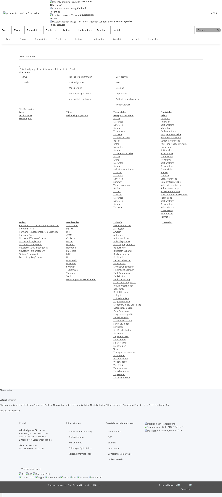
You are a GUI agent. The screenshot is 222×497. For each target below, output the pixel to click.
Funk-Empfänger (121, 273)
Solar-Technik (120, 342)
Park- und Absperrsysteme (174, 143)
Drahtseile (118, 257)
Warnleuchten (120, 358)
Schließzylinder (121, 323)
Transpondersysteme (124, 352)
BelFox (116, 118)
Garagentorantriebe (123, 115)
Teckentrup (119, 131)
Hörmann (165, 121)
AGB (118, 82)
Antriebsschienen (122, 238)
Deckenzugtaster (121, 254)
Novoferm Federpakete (30, 244)
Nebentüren (167, 213)
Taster (116, 349)
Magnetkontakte (121, 301)
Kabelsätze (118, 288)
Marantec (118, 121)
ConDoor (70, 238)
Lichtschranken (121, 298)
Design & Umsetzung (168, 485)
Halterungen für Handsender (81, 279)
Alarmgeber (119, 228)
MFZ (68, 254)
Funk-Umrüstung (121, 279)
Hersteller (167, 222)
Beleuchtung (119, 247)
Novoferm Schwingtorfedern (33, 247)
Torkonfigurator (76, 82)
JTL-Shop (194, 489)
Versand (105, 485)
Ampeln (117, 231)
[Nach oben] (1, 495)
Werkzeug (118, 364)
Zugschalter (119, 374)
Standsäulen (119, 345)
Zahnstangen (120, 368)
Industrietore (167, 207)
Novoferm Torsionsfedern (32, 250)
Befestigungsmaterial (124, 244)
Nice (68, 257)
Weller (69, 276)
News (24, 76)
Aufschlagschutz (121, 241)
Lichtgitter (118, 295)
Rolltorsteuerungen (170, 188)
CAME (116, 143)
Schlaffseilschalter (122, 320)
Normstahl (166, 147)
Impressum (121, 93)
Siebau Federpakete (29, 254)
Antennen (118, 235)
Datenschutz (122, 76)
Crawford (165, 118)
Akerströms (72, 225)
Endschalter (119, 263)
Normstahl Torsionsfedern (32, 238)
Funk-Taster (119, 276)
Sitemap (120, 87)
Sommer (117, 128)
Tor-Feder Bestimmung (80, 76)
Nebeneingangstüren (77, 115)
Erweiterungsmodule (124, 266)
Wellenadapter (120, 361)
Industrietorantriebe (123, 169)
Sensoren (118, 333)
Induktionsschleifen (123, 285)
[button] (201, 13)
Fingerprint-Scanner (123, 269)
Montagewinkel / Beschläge (127, 304)
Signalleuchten (121, 336)
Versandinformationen (80, 99)
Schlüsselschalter (122, 330)
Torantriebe (167, 156)
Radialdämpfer (121, 317)
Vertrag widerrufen (31, 469)
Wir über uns (75, 87)
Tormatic (117, 134)
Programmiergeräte (123, 314)
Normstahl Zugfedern (30, 241)
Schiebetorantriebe (123, 153)
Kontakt (25, 82)
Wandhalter (119, 355)
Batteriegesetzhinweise (127, 99)
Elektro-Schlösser (122, 260)
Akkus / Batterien (122, 225)
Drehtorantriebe (121, 137)
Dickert (117, 191)
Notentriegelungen (123, 307)
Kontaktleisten (120, 292)
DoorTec (117, 172)
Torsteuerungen (121, 185)
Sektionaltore (25, 115)
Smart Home (119, 339)
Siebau (164, 172)
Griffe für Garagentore (124, 282)
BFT (68, 231)
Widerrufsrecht (123, 104)
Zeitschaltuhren (121, 371)
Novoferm (118, 124)
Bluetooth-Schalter (122, 250)
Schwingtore (25, 118)
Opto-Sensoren (121, 311)
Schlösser (118, 326)
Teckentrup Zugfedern (30, 257)
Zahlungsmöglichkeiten (80, 93)
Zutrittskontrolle (121, 377)
